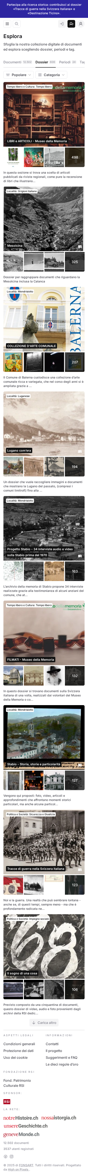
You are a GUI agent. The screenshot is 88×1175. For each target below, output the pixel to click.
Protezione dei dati (18, 1051)
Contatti (52, 1044)
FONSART (26, 1165)
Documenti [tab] (17, 62)
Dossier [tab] (45, 62)
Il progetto (54, 1051)
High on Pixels (18, 1169)
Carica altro (47, 1023)
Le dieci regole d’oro (62, 1064)
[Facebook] (5, 1156)
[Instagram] (11, 1156)
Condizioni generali (19, 1044)
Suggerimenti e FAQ (61, 1057)
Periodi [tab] (67, 62)
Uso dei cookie (15, 1057)
